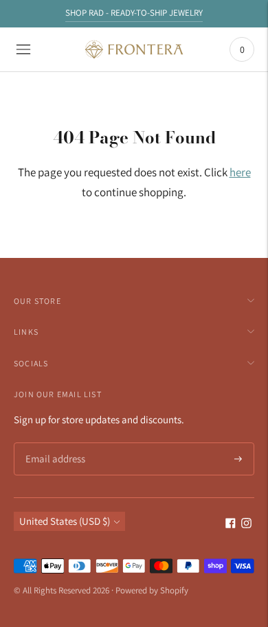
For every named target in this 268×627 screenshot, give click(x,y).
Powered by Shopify (151, 590)
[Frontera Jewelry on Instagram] (246, 524)
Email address (53, 443)
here (240, 172)
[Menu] (23, 49)
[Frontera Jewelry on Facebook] (230, 524)
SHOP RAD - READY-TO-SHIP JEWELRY (134, 13)
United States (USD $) (64, 521)
